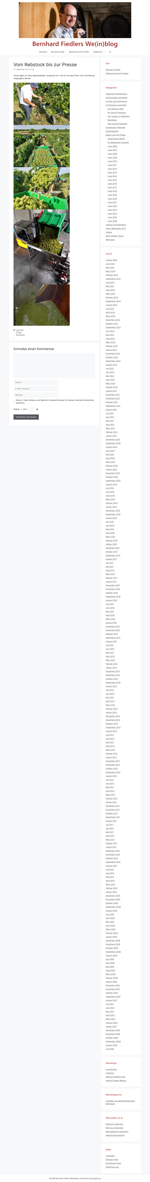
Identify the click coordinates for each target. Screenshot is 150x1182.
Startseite (43, 52)
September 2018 (113, 514)
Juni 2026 (110, 264)
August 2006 (111, 1045)
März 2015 (110, 660)
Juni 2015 (110, 649)
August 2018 (111, 518)
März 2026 (110, 271)
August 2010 (111, 866)
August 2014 (111, 686)
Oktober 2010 (112, 858)
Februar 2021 (111, 432)
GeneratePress (95, 1178)
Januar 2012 (111, 802)
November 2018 (113, 510)
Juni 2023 (110, 331)
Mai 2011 (110, 832)
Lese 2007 (112, 150)
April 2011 (110, 836)
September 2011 (113, 817)
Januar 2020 (111, 469)
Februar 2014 (111, 709)
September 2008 (113, 952)
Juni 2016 (110, 608)
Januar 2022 (111, 391)
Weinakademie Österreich (117, 1132)
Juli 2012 (110, 780)
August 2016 (111, 600)
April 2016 (110, 615)
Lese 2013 (112, 172)
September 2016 (113, 596)
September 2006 (113, 1041)
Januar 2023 (111, 350)
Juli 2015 (110, 645)
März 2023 (110, 342)
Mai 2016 (110, 611)
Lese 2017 (112, 187)
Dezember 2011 (112, 806)
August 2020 (111, 447)
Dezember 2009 (113, 896)
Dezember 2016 (113, 585)
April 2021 (110, 424)
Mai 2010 (110, 877)
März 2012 (110, 795)
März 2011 (110, 839)
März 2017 (110, 574)
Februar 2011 (111, 843)
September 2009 (113, 907)
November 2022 (113, 353)
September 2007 (113, 997)
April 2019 (110, 496)
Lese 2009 (112, 157)
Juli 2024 (110, 309)
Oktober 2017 (112, 552)
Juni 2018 (110, 525)
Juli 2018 (110, 522)
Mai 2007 (110, 1011)
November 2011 (113, 810)
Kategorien (98, 52)
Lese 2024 (112, 213)
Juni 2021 (110, 417)
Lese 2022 (112, 206)
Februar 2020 (112, 466)
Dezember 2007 (113, 985)
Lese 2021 (20, 330)
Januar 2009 (111, 937)
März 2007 (110, 1019)
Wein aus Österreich (114, 1128)
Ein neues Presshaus (117, 113)
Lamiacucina (111, 1069)
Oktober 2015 (112, 634)
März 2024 (110, 316)
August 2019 (111, 484)
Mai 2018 (110, 529)
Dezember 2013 (113, 716)
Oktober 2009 (112, 903)
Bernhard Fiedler (57, 52)
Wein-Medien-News (114, 236)
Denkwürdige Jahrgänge (116, 98)
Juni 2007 (110, 1008)
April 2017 (110, 570)
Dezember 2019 (113, 473)
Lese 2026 (112, 221)
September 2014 (113, 682)
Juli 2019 (110, 488)
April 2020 (110, 458)
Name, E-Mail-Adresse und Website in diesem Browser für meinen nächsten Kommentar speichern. (55, 401)
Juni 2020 (110, 451)
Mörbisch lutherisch (114, 1124)
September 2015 (113, 638)
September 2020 (113, 443)
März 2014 (110, 705)
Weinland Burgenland (115, 1135)
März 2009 (110, 929)
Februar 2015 (111, 664)
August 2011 (111, 821)
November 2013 (113, 720)
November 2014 (113, 675)
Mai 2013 (110, 742)
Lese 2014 (112, 176)
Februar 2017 (111, 578)
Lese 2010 (112, 161)
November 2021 (113, 398)
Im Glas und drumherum (116, 101)
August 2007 (111, 1000)
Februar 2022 (112, 387)
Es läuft (19, 332)
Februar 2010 (111, 888)
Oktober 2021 (112, 402)
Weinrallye (110, 240)
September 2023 (113, 327)
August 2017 (111, 559)
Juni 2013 (110, 739)
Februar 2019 (111, 503)
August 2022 (111, 365)
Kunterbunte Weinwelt (115, 127)
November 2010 (113, 854)
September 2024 (113, 301)
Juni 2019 (110, 492)
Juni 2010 (110, 873)
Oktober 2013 (112, 724)
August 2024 (111, 305)
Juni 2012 (110, 783)
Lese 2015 (112, 180)
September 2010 (113, 862)
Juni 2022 (110, 372)
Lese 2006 (112, 146)
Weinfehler (112, 120)
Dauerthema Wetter (116, 139)
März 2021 (110, 428)
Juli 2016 (110, 604)
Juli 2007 (110, 1004)
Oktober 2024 (112, 297)
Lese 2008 (112, 154)
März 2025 (110, 294)
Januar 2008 (111, 982)
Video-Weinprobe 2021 (116, 228)
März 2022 (110, 383)
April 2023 (110, 338)
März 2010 (110, 884)
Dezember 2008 (113, 940)
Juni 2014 (110, 694)
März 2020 (110, 462)
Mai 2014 (110, 697)
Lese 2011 (112, 165)
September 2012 (113, 772)
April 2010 (110, 881)
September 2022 (113, 361)
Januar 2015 (111, 667)
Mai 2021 (110, 421)
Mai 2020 (110, 454)
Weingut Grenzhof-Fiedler (79, 52)
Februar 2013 (111, 753)
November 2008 (113, 944)
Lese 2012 (112, 169)
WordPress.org (112, 1167)
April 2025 (110, 290)
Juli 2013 (110, 735)
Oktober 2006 (112, 1038)
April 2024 (110, 312)
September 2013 (113, 727)
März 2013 (110, 750)
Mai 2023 (110, 335)
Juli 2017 (110, 563)
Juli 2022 (110, 368)
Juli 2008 (110, 959)
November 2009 (113, 899)
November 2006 (113, 1034)
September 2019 (113, 481)
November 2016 (113, 589)
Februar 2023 (112, 346)
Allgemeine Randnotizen (116, 94)
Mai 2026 (110, 267)
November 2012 (113, 765)
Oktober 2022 (112, 357)
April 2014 (110, 701)
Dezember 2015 (113, 626)
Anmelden (110, 1156)
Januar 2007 (111, 1026)
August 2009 (111, 911)
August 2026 (111, 260)
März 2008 (110, 974)
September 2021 (113, 406)
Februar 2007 (112, 1023)
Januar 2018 (111, 544)
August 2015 (111, 641)
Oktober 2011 (111, 813)
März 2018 (110, 537)
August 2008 (111, 955)
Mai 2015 (110, 653)
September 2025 (113, 279)
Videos (109, 232)
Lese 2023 (112, 210)
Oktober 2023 (112, 324)
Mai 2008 (110, 967)
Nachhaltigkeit (112, 131)
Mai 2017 (110, 567)
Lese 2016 (112, 184)
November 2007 (113, 989)
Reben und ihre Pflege (115, 135)
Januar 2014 (111, 712)
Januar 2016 (111, 623)
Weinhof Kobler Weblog (116, 1081)
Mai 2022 (110, 376)
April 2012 (110, 791)
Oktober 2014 (112, 679)
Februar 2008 (112, 978)
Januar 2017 (111, 581)
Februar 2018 (111, 540)
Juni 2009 (110, 918)
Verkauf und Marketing (116, 225)
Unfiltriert (110, 1073)
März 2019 (110, 499)
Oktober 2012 (112, 768)
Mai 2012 (110, 787)
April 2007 (110, 1015)
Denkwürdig (20, 335)
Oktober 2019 (112, 477)
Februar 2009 (112, 933)
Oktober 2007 (112, 993)
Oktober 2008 (112, 948)
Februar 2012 (111, 798)
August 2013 (111, 731)
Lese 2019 (112, 195)
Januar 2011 (111, 847)
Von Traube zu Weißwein (118, 116)
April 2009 (110, 925)
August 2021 (111, 410)
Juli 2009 (110, 914)
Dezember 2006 (113, 1030)
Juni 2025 (110, 282)
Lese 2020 (112, 198)
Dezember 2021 (113, 395)
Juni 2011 (110, 828)
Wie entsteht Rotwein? (117, 124)
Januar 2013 (111, 757)
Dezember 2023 (113, 320)
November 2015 (113, 630)
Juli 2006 (110, 1049)
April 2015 (110, 656)
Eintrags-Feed (112, 1159)
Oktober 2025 (112, 275)
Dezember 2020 (113, 439)
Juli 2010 (110, 869)
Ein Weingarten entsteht (118, 142)
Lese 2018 (112, 191)
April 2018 (110, 533)
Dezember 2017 (113, 548)
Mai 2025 (110, 286)
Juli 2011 (109, 825)
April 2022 (110, 380)
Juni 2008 (110, 963)
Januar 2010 (111, 892)
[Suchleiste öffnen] (110, 52)
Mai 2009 (110, 922)
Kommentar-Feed (113, 1163)
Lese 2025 (112, 217)
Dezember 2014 (113, 671)
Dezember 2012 (113, 761)
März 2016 (110, 619)
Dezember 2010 (113, 851)
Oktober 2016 (112, 593)
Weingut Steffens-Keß (115, 1077)
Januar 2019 (111, 507)
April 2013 (110, 746)
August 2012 (111, 776)
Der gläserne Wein (116, 109)
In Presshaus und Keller (116, 105)
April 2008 (110, 970)
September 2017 (113, 555)
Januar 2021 (111, 436)
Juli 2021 (110, 413)
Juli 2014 (110, 690)
